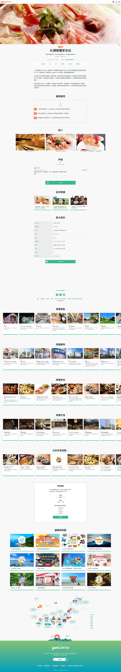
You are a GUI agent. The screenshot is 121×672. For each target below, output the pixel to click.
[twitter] (60, 294)
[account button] (116, 2)
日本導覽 (42, 298)
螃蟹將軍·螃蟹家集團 (69, 59)
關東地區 (73, 621)
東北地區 (75, 611)
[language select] (113, 2)
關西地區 (53, 613)
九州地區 (34, 616)
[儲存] (119, 45)
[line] (64, 294)
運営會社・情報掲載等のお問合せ (75, 665)
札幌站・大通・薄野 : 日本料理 (75, 298)
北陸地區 (60, 611)
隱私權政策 (63, 665)
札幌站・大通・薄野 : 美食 (60, 298)
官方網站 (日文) (57, 256)
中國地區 (45, 615)
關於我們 (40, 665)
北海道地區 (85, 602)
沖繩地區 (33, 609)
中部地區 (60, 626)
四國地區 (48, 626)
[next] (119, 323)
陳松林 (38, 167)
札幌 (36, 70)
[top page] (37, 298)
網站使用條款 (47, 665)
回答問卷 (60, 517)
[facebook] (57, 294)
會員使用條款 (55, 665)
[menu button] (119, 2)
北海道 (69, 70)
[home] (6, 2)
